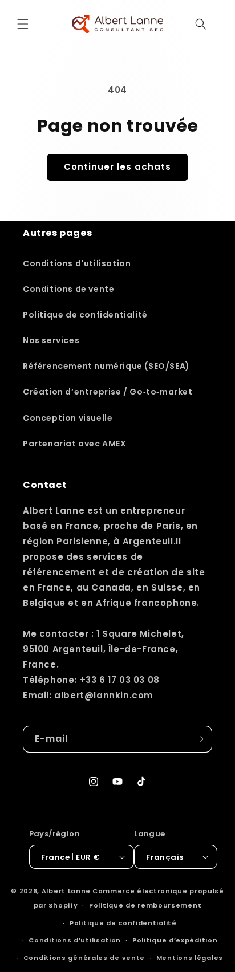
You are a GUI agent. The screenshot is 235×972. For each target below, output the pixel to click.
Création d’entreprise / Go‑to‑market (108, 391)
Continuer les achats (117, 167)
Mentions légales (189, 957)
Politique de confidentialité (85, 314)
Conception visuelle (67, 418)
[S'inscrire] (199, 739)
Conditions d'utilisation (77, 263)
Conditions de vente (68, 289)
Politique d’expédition (174, 940)
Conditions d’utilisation (75, 940)
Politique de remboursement (145, 905)
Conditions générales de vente (84, 957)
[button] (22, 23)
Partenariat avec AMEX (75, 443)
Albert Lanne (66, 891)
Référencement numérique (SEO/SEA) (106, 366)
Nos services (51, 340)
